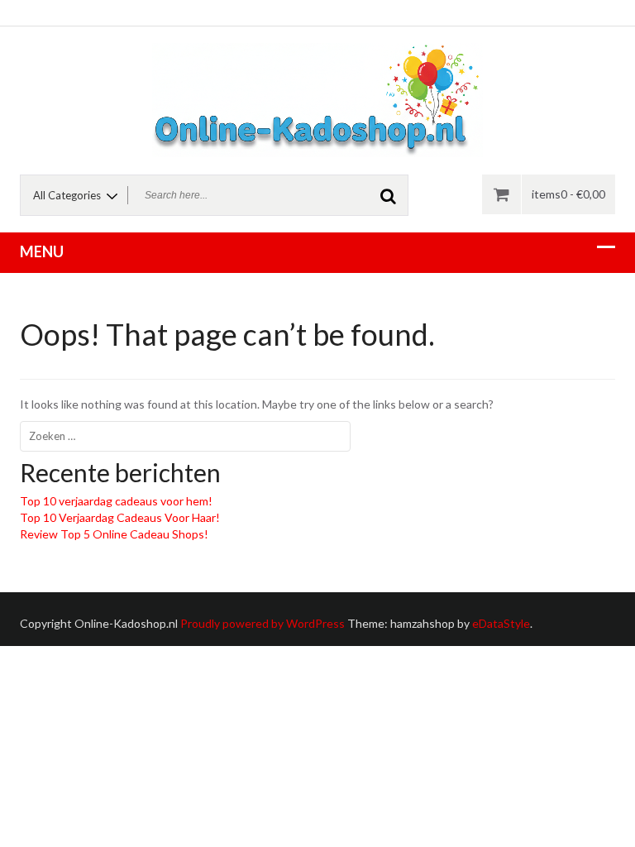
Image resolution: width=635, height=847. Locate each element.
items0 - (568, 194)
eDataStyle (501, 623)
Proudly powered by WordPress (262, 623)
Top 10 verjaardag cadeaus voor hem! (116, 501)
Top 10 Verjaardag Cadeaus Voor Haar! (120, 517)
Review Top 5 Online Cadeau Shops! (114, 534)
